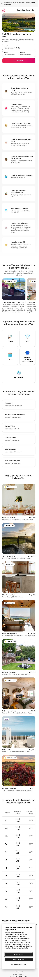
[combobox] (19, 48)
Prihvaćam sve (18, 954)
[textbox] (10, 55)
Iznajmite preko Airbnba (25, 10)
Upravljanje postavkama (18, 964)
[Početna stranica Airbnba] (3, 10)
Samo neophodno (18, 959)
